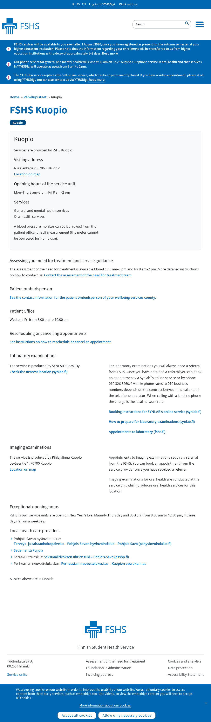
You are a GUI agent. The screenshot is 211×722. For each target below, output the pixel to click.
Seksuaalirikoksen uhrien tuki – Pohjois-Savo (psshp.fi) (86, 557)
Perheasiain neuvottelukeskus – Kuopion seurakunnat (103, 563)
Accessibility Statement (186, 674)
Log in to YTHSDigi (102, 4)
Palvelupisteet (35, 96)
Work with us (128, 4)
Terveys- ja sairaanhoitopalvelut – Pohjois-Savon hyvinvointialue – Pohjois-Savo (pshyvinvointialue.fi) (92, 543)
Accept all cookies (77, 715)
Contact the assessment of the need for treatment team (87, 275)
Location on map (27, 174)
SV (78, 4)
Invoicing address (99, 674)
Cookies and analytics (184, 661)
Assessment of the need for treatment (115, 661)
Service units (17, 674)
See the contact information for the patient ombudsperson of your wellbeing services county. (83, 297)
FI (73, 4)
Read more (110, 53)
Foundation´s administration (108, 668)
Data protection (180, 668)
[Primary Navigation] (200, 24)
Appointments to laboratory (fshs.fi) (137, 431)
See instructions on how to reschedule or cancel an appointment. (60, 342)
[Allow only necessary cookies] (206, 703)
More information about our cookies (105, 705)
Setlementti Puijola (28, 550)
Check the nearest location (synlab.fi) (38, 372)
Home (14, 96)
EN (84, 4)
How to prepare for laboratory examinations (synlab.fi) (152, 421)
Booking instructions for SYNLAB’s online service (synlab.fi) (155, 411)
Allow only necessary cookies (127, 715)
